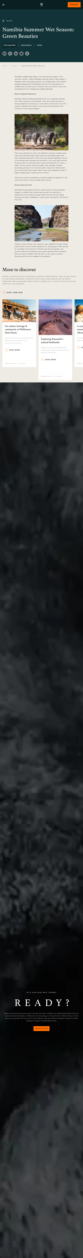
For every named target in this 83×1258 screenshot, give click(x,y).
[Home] (41, 4)
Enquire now (41, 1028)
